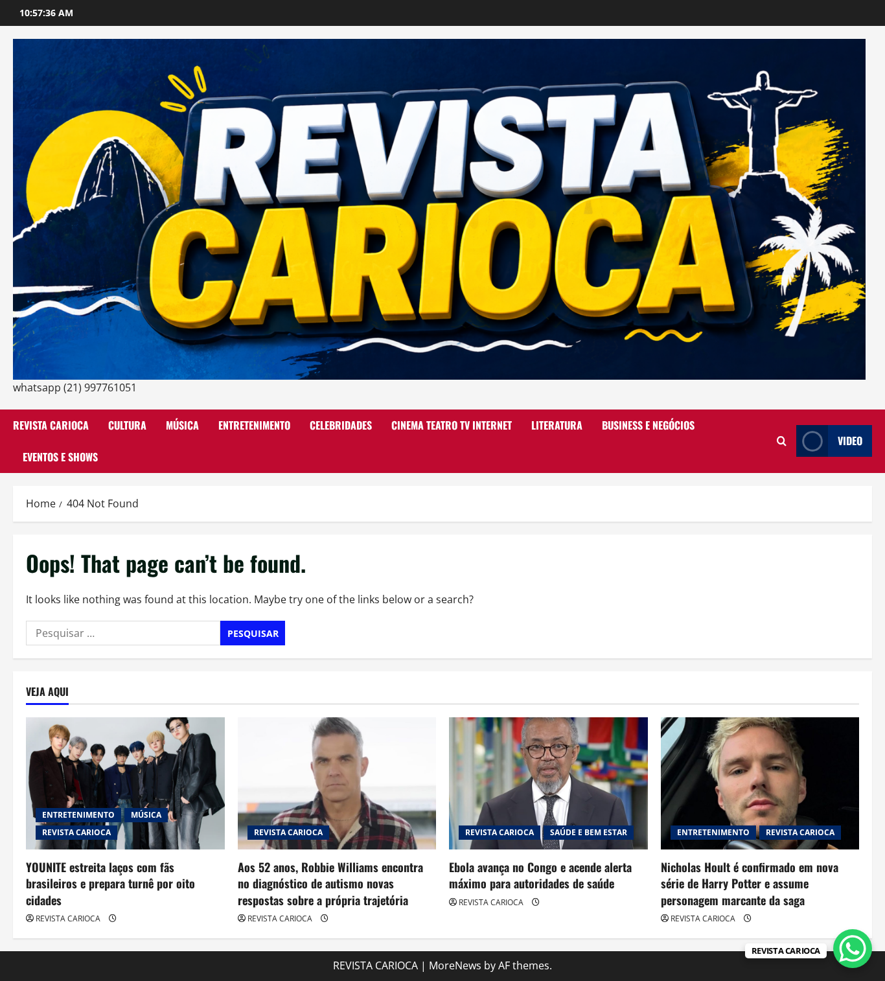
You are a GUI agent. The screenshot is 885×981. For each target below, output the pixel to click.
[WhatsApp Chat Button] (852, 948)
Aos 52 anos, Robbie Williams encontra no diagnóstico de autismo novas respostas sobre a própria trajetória (330, 883)
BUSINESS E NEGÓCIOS (648, 425)
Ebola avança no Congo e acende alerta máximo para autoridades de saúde (540, 875)
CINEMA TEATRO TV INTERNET (451, 425)
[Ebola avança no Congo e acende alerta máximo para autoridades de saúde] (548, 783)
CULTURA (127, 425)
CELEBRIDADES (341, 425)
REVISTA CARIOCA (51, 425)
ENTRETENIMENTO (254, 425)
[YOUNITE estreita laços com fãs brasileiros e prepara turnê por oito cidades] (125, 783)
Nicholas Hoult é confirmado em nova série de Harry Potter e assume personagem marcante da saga (749, 883)
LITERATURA (556, 425)
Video (850, 440)
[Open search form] (782, 441)
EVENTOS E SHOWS (60, 457)
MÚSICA (182, 425)
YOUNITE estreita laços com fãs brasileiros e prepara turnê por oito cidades (110, 883)
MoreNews (455, 965)
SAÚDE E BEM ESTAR (588, 832)
